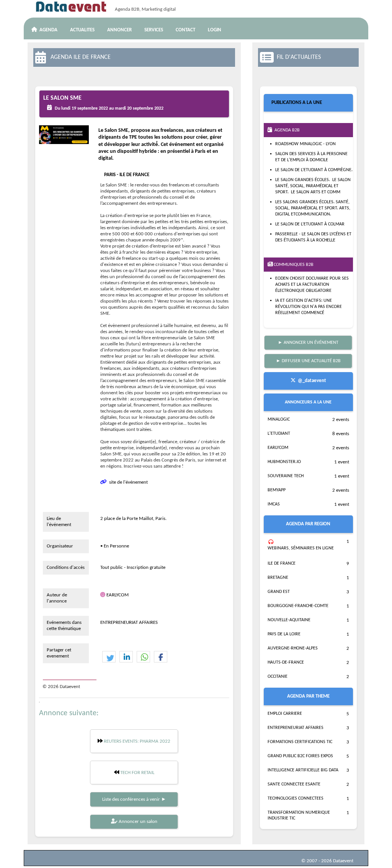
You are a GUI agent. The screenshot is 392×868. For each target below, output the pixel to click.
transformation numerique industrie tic (299, 815)
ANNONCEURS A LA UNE (308, 402)
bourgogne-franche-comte (298, 606)
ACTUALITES (82, 30)
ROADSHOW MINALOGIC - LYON (305, 144)
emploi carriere (285, 713)
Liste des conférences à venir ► (134, 799)
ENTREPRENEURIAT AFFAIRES (129, 622)
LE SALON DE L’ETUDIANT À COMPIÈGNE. (314, 170)
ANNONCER (119, 30)
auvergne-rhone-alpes (293, 648)
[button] (108, 657)
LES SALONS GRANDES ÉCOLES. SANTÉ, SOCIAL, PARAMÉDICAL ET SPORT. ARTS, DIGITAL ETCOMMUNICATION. (312, 208)
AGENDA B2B (286, 130)
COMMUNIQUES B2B (293, 264)
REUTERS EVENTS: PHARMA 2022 (136, 741)
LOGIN (214, 30)
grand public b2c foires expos (300, 756)
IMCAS (274, 504)
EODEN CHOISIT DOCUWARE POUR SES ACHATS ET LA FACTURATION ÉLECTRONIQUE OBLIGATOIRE (312, 284)
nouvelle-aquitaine (289, 620)
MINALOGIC (279, 419)
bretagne (278, 577)
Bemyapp (277, 490)
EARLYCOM (117, 595)
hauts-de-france (286, 662)
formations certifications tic (300, 742)
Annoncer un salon (137, 821)
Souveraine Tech (286, 476)
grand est (279, 591)
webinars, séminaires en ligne (301, 548)
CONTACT (185, 30)
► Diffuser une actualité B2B (308, 361)
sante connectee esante (294, 784)
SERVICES (153, 30)
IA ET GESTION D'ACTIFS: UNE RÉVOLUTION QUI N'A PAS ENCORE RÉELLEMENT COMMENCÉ (308, 306)
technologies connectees (295, 798)
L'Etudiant (279, 433)
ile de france (282, 563)
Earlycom (278, 447)
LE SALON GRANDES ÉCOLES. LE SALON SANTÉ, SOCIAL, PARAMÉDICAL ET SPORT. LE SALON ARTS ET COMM (313, 186)
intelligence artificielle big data (303, 770)
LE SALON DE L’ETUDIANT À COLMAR (310, 224)
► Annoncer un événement (308, 342)
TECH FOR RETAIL (136, 772)
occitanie (277, 676)
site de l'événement (127, 482)
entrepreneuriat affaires (295, 727)
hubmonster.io (284, 462)
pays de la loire (284, 634)
